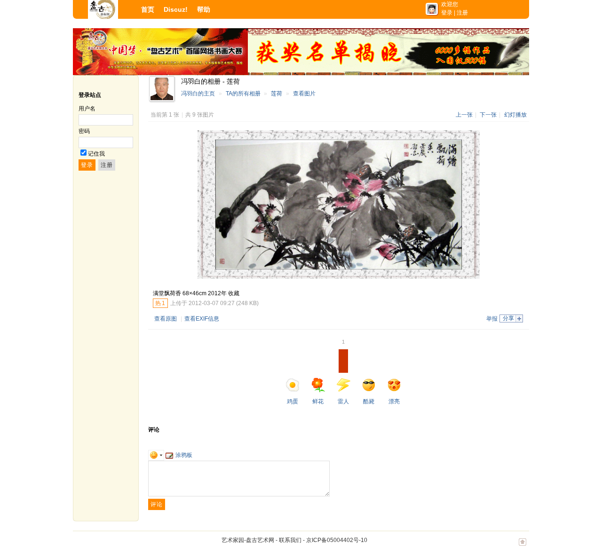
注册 (462, 12)
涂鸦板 (183, 455)
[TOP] (522, 546)
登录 (446, 12)
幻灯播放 (515, 114)
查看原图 (165, 318)
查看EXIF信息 (201, 318)
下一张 (488, 114)
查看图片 (304, 93)
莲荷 (276, 93)
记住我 (96, 153)
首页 (147, 9)
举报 (492, 318)
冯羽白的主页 (198, 93)
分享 (508, 318)
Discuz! (176, 9)
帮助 (203, 9)
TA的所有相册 (243, 93)
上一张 (464, 114)
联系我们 (290, 540)
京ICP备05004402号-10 (336, 540)
